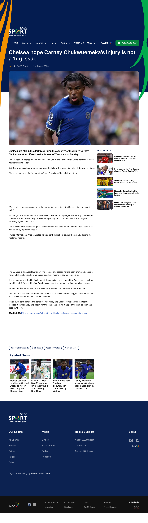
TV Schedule (48, 445)
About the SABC (52, 502)
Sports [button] (25, 43)
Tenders (107, 502)
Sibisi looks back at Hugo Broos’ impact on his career (125, 181)
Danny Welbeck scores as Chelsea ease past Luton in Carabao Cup (84, 384)
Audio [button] (64, 43)
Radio (45, 451)
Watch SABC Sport (129, 43)
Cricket (12, 451)
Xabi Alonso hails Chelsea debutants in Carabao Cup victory (62, 385)
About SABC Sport (84, 440)
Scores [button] (39, 43)
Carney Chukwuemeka (20, 348)
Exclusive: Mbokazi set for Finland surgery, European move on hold (125, 158)
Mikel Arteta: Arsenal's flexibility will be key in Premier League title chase (54, 313)
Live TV (46, 440)
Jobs (86, 502)
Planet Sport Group (41, 473)
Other (12, 462)
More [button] (89, 43)
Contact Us (80, 445)
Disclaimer (69, 507)
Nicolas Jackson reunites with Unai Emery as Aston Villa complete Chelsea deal (19, 385)
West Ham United (53, 348)
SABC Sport (22, 66)
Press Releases (110, 507)
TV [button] (51, 43)
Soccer (12, 445)
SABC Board (89, 507)
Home (15, 42)
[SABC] (14, 504)
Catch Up (79, 42)
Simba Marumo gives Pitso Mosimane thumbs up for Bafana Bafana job (125, 205)
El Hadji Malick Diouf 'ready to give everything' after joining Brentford (39, 385)
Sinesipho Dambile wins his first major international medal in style (126, 193)
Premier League (71, 348)
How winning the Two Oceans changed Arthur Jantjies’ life (126, 170)
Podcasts (46, 456)
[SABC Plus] (135, 446)
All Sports (14, 440)
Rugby (12, 456)
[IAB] (136, 506)
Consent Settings (84, 451)
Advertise (49, 507)
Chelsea (37, 348)
